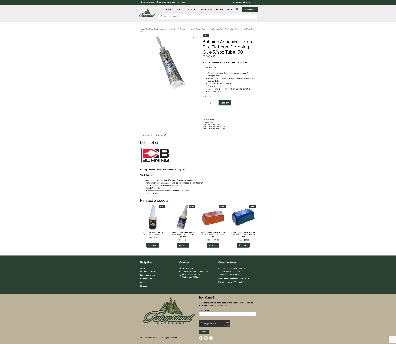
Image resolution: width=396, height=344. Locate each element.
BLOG (229, 9)
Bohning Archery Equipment (216, 126)
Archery (164, 29)
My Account (251, 2)
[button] (194, 38)
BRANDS (219, 9)
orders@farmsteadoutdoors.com (173, 2)
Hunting (157, 29)
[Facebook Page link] (201, 339)
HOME (168, 9)
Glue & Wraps (196, 29)
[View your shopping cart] (237, 9)
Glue (203, 29)
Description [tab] (147, 135)
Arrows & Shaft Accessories (179, 29)
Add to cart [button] (183, 245)
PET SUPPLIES (206, 9)
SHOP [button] (177, 9)
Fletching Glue (211, 124)
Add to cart (225, 103)
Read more (152, 245)
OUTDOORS (192, 9)
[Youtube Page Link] (206, 339)
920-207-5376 (149, 2)
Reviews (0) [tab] (161, 135)
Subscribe (204, 332)
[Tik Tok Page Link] (211, 339)
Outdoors (149, 29)
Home (142, 29)
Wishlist (238, 2)
